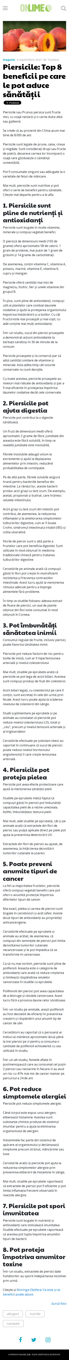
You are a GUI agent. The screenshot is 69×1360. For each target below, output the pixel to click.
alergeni (13, 1314)
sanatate (13, 1323)
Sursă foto (58, 1303)
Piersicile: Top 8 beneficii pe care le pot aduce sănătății (34, 80)
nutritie (35, 1314)
